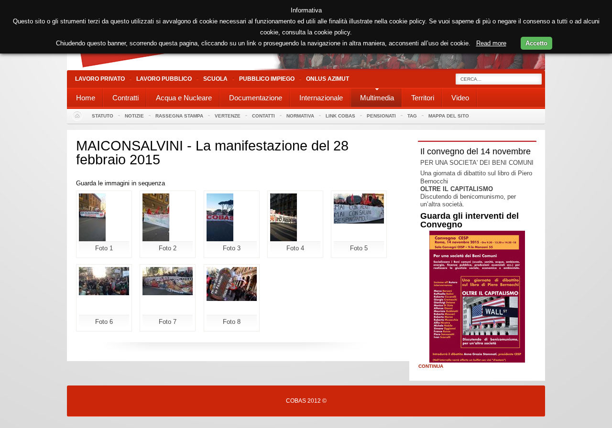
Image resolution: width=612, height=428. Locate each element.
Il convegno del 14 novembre (475, 151)
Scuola (215, 78)
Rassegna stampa (179, 115)
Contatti (263, 115)
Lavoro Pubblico (164, 78)
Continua (430, 366)
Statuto (102, 115)
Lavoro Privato (100, 78)
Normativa (300, 115)
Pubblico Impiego (267, 78)
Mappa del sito (448, 115)
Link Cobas (340, 115)
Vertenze (227, 115)
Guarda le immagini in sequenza (120, 183)
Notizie (134, 115)
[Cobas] (306, 68)
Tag (412, 115)
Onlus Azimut (327, 78)
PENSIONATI (381, 115)
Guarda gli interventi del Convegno (469, 220)
